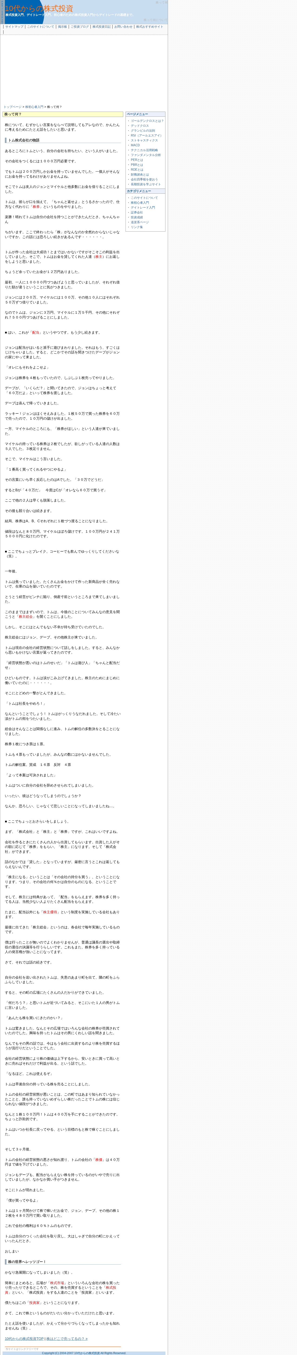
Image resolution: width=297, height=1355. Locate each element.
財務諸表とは (140, 174)
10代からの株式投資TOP (24, 1339)
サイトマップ (14, 26)
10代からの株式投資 (39, 8)
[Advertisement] (84, 69)
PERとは (137, 160)
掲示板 (62, 26)
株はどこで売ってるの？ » (66, 1339)
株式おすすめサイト (149, 26)
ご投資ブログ (80, 26)
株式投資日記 (102, 26)
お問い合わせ (123, 26)
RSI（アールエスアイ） (147, 135)
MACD (135, 145)
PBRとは (137, 164)
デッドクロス (140, 125)
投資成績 (137, 217)
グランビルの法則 (143, 130)
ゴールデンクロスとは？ (147, 121)
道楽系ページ (140, 222)
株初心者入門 (34, 107)
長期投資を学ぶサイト (146, 184)
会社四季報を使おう (144, 179)
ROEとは (137, 169)
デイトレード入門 (143, 207)
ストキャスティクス (144, 140)
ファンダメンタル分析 (146, 155)
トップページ (12, 107)
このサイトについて (40, 26)
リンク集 (137, 227)
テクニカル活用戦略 (144, 150)
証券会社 (137, 212)
